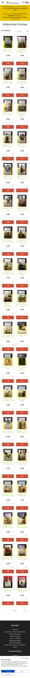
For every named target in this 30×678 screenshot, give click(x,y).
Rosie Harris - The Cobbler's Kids (8, 463)
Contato (15, 647)
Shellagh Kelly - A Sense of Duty (22, 558)
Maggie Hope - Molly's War (22, 495)
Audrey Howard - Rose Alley (22, 463)
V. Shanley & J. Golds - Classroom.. (22, 368)
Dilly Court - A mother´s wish (22, 145)
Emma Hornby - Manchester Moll (22, 526)
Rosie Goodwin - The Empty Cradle (8, 399)
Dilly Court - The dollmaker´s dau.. (7, 145)
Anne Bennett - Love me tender (8, 82)
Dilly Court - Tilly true (8, 209)
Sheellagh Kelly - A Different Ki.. (8, 590)
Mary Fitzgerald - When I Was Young (8, 336)
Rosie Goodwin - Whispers (22, 399)
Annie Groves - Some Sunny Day (8, 431)
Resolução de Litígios (15, 640)
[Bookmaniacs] (13, 2)
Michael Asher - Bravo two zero (8, 50)
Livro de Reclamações (15, 642)
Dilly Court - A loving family (8, 177)
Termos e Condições (15, 638)
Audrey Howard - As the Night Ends (8, 495)
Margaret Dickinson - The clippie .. (22, 273)
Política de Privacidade (15, 634)
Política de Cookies (15, 636)
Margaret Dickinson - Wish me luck (22, 241)
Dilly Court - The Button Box (22, 209)
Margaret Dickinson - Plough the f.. (8, 273)
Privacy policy (25, 658)
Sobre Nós (15, 629)
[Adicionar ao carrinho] (8, 63)
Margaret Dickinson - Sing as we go (22, 305)
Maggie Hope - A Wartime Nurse (8, 526)
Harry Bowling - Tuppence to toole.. (22, 114)
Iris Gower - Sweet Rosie (8, 367)
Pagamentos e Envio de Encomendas (15, 632)
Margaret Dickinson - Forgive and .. (8, 305)
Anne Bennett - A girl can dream (8, 113)
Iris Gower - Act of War (22, 336)
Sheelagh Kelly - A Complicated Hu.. (22, 590)
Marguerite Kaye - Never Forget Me (8, 558)
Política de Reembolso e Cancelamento (15, 645)
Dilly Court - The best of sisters (22, 177)
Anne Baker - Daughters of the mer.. (22, 51)
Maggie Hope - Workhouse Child (22, 431)
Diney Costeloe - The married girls (8, 240)
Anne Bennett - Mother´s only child (22, 82)
